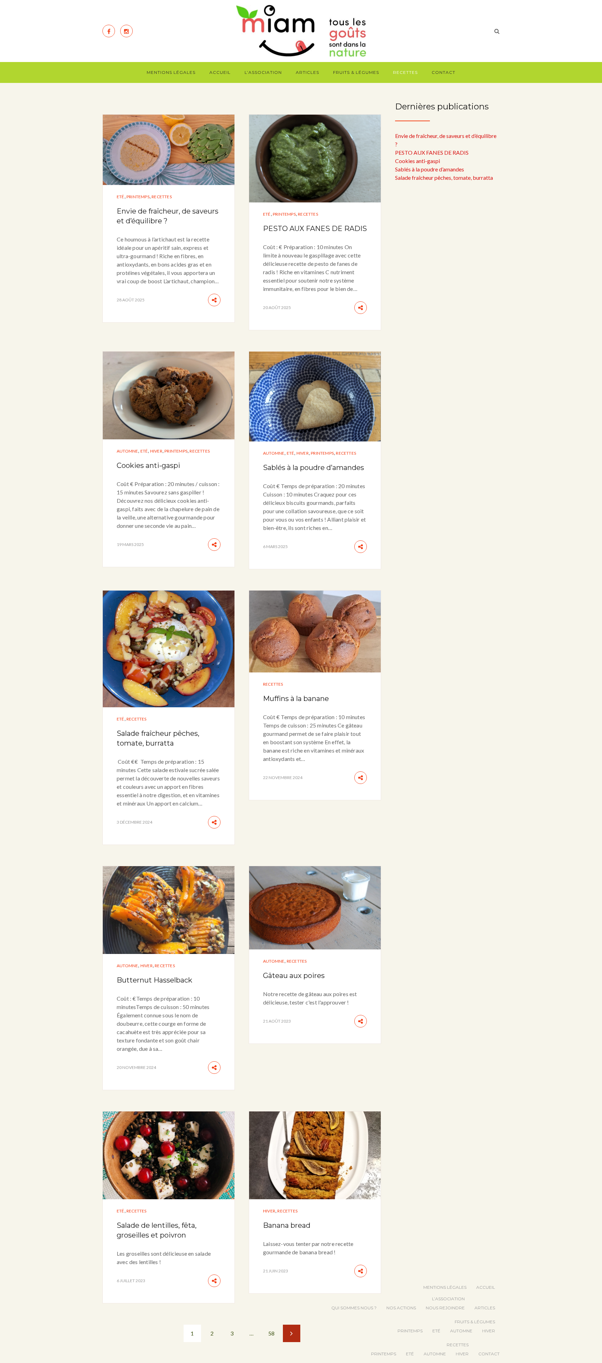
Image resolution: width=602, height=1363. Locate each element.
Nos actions (401, 1307)
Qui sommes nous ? (354, 1307)
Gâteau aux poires (294, 975)
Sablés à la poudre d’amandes (313, 467)
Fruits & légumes (356, 72)
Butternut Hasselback (154, 980)
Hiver (156, 451)
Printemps (137, 196)
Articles (307, 72)
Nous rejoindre (445, 1307)
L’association (263, 72)
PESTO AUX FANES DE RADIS (315, 228)
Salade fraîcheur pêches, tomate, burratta (444, 177)
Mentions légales (171, 72)
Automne (127, 451)
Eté (120, 196)
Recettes (405, 72)
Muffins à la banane (296, 698)
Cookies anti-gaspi (148, 465)
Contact (443, 72)
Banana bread (286, 1225)
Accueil (220, 72)
